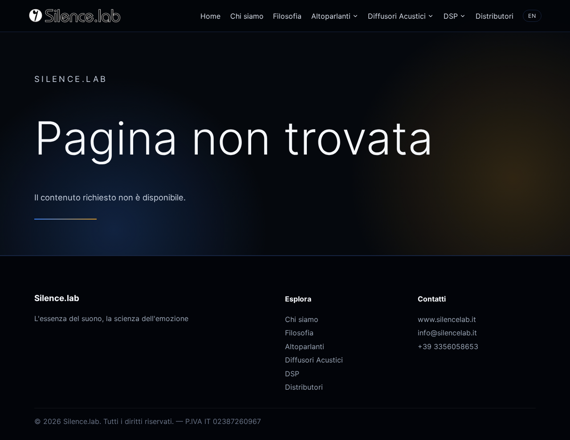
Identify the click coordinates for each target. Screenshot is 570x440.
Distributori (494, 16)
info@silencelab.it (447, 332)
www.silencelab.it (447, 319)
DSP (451, 16)
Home (210, 16)
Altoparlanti (330, 16)
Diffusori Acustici (397, 16)
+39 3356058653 (448, 346)
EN (532, 15)
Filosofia (287, 16)
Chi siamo (247, 16)
